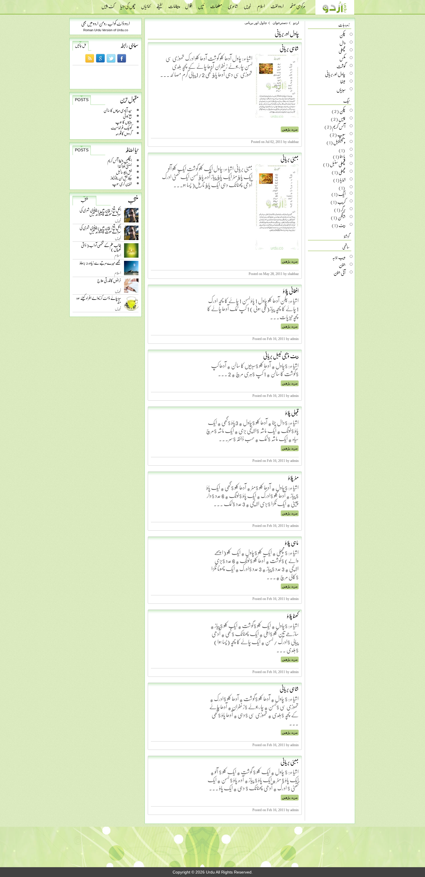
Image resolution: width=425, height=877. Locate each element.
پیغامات (173, 4)
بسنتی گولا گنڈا (125, 166)
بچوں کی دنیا (127, 4)
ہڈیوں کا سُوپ (123, 122)
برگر (343, 209)
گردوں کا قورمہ (123, 133)
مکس (342, 58)
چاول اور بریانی (256, 23)
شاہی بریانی (289, 48)
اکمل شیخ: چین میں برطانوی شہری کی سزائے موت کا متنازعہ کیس (100, 213)
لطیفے (159, 4)
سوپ (341, 134)
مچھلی (342, 50)
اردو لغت (277, 4)
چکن (342, 35)
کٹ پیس (107, 4)
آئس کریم (338, 126)
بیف (342, 225)
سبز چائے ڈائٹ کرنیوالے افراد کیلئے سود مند (98, 301)
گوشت (341, 66)
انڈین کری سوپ (122, 183)
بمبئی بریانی (289, 159)
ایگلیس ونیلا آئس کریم (119, 160)
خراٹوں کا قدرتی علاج (109, 281)
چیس (342, 119)
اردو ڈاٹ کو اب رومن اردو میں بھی (105, 23)
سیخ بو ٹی (127, 116)
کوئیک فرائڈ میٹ (121, 127)
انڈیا (342, 179)
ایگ (341, 194)
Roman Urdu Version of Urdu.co (105, 30)
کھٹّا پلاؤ (293, 616)
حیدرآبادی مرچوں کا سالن (118, 110)
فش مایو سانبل (124, 172)
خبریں (247, 4)
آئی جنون (339, 273)
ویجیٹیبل (339, 142)
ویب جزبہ (338, 257)
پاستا (342, 156)
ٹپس (201, 4)
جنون (342, 265)
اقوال (188, 4)
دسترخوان (280, 23)
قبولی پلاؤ (292, 412)
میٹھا (342, 82)
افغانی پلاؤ (291, 291)
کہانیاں (146, 4)
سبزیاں (341, 89)
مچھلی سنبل (337, 164)
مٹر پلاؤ (293, 477)
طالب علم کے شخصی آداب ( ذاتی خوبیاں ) (101, 248)
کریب (341, 201)
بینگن (341, 217)
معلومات (216, 4)
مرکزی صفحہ (297, 4)
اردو (296, 23)
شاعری (233, 4)
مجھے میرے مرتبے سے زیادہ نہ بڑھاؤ (100, 264)
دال (342, 43)
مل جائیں (80, 45)
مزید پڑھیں (290, 129)
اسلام (261, 4)
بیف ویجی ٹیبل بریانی (281, 356)
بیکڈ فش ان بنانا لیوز (121, 178)
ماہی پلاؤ (292, 542)
